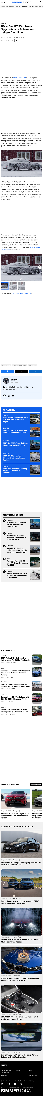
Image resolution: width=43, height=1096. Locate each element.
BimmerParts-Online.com (22, 293)
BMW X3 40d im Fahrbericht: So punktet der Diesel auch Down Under (15, 685)
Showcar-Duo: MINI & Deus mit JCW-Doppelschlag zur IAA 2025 (17, 563)
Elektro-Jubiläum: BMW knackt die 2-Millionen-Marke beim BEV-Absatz (21, 941)
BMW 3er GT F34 (19, 78)
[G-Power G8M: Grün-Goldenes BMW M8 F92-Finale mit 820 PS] (35, 537)
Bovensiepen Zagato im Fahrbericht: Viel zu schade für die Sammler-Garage (15, 673)
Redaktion (13, 662)
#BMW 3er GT (32, 365)
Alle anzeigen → (36, 784)
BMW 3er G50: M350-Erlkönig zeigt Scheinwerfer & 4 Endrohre (15, 471)
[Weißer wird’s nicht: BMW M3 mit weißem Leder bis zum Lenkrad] (35, 575)
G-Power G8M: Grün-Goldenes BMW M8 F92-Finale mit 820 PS (16, 537)
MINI (8, 558)
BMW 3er (18, 6)
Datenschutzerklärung (26, 1081)
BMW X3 (4, 682)
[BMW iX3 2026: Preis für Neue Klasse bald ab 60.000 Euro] (35, 445)
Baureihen (11, 6)
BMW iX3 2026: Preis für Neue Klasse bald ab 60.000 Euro (15, 444)
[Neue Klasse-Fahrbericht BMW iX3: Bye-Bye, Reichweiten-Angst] (35, 419)
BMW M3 (9, 571)
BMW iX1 (6, 453)
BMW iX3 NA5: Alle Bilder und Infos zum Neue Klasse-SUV (15, 431)
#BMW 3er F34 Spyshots (19, 365)
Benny (16, 37)
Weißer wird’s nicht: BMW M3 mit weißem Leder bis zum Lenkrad (17, 576)
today (21, 2)
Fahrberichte (33, 1075)
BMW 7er (4, 656)
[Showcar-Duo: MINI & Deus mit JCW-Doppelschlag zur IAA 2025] (35, 562)
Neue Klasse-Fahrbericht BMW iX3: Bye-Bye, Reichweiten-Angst (15, 420)
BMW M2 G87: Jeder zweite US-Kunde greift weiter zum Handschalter (19, 1018)
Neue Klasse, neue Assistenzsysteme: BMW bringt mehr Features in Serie (20, 902)
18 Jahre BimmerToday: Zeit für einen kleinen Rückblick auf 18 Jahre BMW (20, 979)
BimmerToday (4, 6)
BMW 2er (10, 546)
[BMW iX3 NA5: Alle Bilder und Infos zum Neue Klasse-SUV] (35, 432)
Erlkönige (4, 1075)
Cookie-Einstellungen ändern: (9, 1081)
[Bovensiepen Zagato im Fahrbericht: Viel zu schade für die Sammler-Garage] (37, 672)
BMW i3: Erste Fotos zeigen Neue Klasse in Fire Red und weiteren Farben (15, 815)
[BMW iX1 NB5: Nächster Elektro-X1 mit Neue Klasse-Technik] (35, 457)
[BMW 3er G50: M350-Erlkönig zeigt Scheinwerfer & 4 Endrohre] (35, 470)
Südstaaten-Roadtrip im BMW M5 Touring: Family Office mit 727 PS (14, 711)
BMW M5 (4, 694)
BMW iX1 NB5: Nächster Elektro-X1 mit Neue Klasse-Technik (14, 458)
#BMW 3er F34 (6, 365)
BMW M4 (4, 668)
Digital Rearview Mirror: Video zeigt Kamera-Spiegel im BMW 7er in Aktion (20, 1056)
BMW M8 (9, 533)
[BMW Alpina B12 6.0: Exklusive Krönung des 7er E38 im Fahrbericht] (37, 660)
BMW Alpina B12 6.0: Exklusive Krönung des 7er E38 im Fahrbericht (15, 659)
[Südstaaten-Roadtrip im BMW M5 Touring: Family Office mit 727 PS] (37, 711)
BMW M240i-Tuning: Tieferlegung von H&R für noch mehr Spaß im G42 (17, 550)
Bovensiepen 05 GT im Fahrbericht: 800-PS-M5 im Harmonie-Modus (15, 698)
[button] (40, 267)
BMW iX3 (6, 415)
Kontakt (17, 1070)
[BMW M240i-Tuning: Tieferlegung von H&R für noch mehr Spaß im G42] (35, 550)
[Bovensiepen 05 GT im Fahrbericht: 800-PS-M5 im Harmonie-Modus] (37, 698)
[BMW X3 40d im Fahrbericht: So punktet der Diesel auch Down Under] (37, 686)
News (30, 1070)
